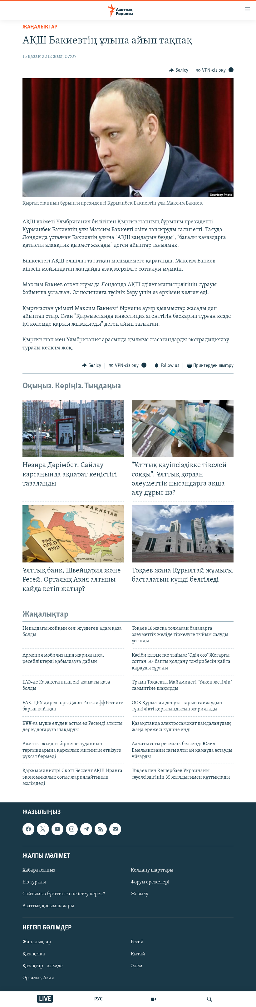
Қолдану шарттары (152, 870)
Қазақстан (34, 953)
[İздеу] (209, 999)
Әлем (136, 965)
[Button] (178, 70)
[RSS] (100, 829)
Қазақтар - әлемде (42, 965)
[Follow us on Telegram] (86, 829)
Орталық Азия (38, 977)
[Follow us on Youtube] (57, 829)
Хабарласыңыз (38, 870)
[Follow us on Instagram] (72, 829)
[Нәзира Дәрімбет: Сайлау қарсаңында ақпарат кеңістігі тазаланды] (73, 428)
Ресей (137, 941)
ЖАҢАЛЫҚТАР (39, 27)
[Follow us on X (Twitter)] (43, 829)
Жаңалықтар (36, 941)
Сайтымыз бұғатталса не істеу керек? (63, 894)
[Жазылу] (115, 829)
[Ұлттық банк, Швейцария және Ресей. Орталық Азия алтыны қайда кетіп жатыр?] (73, 533)
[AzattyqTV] (153, 999)
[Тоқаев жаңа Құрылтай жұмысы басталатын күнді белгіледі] (183, 533)
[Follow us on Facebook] (28, 829)
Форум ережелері (150, 882)
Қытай (138, 953)
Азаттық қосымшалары (48, 905)
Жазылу (139, 894)
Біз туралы (34, 882)
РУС (98, 999)
